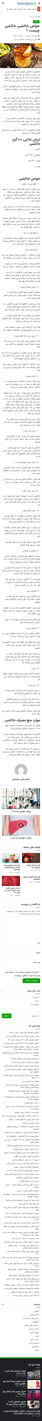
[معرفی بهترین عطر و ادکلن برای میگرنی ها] (33, 1394)
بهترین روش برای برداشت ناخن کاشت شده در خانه (22, 1252)
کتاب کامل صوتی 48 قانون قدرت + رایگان (24, 1119)
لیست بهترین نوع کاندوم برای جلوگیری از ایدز (22, 1036)
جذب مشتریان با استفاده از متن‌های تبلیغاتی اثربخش (23, 1127)
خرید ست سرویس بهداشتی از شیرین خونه (23, 1275)
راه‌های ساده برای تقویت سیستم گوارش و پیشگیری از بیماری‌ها (24, 1092)
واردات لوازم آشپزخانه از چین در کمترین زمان (23, 1163)
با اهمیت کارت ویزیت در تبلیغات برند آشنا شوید (21, 1132)
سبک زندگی (34, 1339)
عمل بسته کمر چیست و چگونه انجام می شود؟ (22, 1200)
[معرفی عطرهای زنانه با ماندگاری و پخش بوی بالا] (33, 1404)
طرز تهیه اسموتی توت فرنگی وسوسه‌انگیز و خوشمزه (12, 867)
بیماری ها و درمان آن (31, 1318)
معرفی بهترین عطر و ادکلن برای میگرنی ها (24, 1039)
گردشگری (35, 1347)
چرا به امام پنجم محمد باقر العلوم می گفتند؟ (23, 1145)
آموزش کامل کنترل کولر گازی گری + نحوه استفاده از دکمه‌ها (21, 1076)
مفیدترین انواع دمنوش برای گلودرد (26, 1156)
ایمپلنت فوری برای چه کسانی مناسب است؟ (23, 1170)
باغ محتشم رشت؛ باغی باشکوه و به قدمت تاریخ (21, 1152)
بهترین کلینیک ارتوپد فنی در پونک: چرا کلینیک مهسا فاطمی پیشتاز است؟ (22, 1086)
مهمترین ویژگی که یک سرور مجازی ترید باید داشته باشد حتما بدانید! (20, 1258)
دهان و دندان (34, 1329)
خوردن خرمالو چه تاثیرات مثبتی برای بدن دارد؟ (22, 1213)
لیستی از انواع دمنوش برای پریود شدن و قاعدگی (21, 1242)
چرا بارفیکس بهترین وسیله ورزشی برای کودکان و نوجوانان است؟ (21, 1098)
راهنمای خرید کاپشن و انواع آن (27, 1177)
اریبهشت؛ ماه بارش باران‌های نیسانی (25, 1160)
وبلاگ (31, 16)
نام (38, 943)
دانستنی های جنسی (31, 1325)
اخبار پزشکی (34, 1315)
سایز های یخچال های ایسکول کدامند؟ (25, 1058)
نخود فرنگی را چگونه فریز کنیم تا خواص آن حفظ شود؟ (21, 1227)
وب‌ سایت (36, 962)
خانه (36, 16)
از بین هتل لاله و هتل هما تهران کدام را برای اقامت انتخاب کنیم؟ (23, 1280)
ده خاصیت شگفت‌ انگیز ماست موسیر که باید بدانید (20, 1116)
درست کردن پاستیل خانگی (29, 1181)
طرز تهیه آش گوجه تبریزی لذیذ (33, 866)
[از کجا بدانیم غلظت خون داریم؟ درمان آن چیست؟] (11, 881)
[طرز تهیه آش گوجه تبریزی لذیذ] (31, 858)
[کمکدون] (27, 3)
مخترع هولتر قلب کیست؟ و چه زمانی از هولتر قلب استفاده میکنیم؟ (21, 1195)
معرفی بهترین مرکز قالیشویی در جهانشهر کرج (23, 1136)
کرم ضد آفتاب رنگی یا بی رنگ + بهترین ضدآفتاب (21, 1285)
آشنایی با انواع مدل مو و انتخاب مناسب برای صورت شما (22, 1107)
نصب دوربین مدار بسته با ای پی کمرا (25, 1238)
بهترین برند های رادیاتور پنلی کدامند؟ (25, 1062)
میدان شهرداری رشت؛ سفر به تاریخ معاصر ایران (22, 1174)
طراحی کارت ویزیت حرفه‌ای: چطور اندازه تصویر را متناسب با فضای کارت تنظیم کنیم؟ (21, 1048)
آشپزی (36, 1311)
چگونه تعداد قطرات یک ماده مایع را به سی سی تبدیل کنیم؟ (21, 1140)
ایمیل (37, 952)
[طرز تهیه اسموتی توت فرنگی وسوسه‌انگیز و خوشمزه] (11, 858)
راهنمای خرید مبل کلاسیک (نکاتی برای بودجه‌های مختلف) (21, 1054)
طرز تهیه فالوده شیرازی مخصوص (31, 878)
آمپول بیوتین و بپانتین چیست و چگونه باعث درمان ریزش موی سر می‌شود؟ (20, 1233)
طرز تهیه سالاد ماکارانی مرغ (29, 1204)
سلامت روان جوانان (31, 1103)
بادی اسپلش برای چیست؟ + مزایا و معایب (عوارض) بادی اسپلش (23, 1246)
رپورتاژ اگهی (34, 1332)
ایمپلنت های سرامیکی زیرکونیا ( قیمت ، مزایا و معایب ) (22, 1186)
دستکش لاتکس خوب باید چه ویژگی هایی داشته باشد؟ (21, 1264)
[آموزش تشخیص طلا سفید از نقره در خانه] (33, 1374)
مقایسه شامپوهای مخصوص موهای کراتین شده (22, 1288)
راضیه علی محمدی (32, 36)
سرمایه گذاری (34, 1343)
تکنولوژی (35, 1322)
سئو (37, 1336)
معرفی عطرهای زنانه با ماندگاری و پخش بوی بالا (21, 1043)
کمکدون (17, 748)
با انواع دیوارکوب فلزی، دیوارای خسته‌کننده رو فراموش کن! (22, 1070)
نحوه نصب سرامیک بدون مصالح (27, 1112)
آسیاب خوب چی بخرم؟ (30, 1123)
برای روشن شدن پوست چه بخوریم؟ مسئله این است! (22, 1218)
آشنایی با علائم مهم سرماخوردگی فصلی (25, 1292)
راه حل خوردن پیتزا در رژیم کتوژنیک (26, 1149)
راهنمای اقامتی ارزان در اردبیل (28, 1190)
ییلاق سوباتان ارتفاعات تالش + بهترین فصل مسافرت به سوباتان (23, 1270)
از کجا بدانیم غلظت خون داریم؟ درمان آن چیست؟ (12, 890)
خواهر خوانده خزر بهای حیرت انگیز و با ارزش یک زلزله (21, 1208)
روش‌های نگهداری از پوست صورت (26, 1167)
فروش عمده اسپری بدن (30, 1081)
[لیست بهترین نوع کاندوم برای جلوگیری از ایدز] (33, 1384)
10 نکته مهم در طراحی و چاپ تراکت (26, 1295)
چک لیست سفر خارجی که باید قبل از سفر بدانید (21, 1223)
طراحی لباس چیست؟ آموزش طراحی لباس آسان (21, 1066)
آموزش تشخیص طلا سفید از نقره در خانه (24, 1032)
